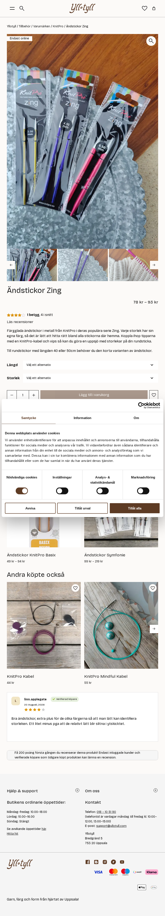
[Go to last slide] (11, 265)
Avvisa (30, 508)
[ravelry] (113, 862)
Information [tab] (82, 418)
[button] (32, 265)
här (44, 829)
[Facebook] (87, 862)
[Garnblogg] (96, 862)
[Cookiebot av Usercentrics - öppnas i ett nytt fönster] (141, 405)
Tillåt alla (134, 508)
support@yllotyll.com (111, 826)
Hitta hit (12, 834)
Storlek (13, 378)
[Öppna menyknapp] (12, 8)
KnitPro (58, 26)
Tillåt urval (82, 508)
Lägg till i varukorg (94, 395)
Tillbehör (25, 26)
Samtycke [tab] (28, 418)
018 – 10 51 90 (106, 812)
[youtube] (122, 862)
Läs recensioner (20, 322)
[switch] (62, 490)
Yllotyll (11, 26)
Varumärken (41, 26)
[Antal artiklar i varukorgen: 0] (154, 8)
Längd (12, 365)
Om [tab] (136, 418)
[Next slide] (154, 265)
